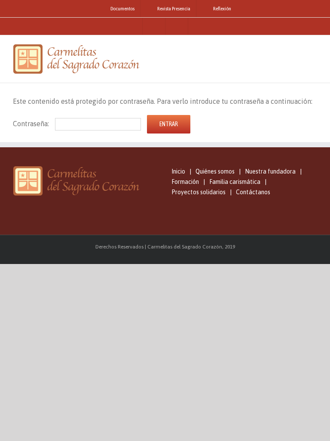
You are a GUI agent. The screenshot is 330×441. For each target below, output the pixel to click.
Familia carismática (234, 181)
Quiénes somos (215, 171)
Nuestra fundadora (270, 171)
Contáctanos (253, 192)
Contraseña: (32, 123)
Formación (185, 181)
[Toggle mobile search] (298, 48)
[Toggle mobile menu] (313, 48)
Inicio (178, 171)
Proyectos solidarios (198, 192)
